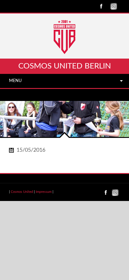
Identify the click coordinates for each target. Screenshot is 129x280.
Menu (15, 81)
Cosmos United (22, 191)
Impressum (44, 191)
